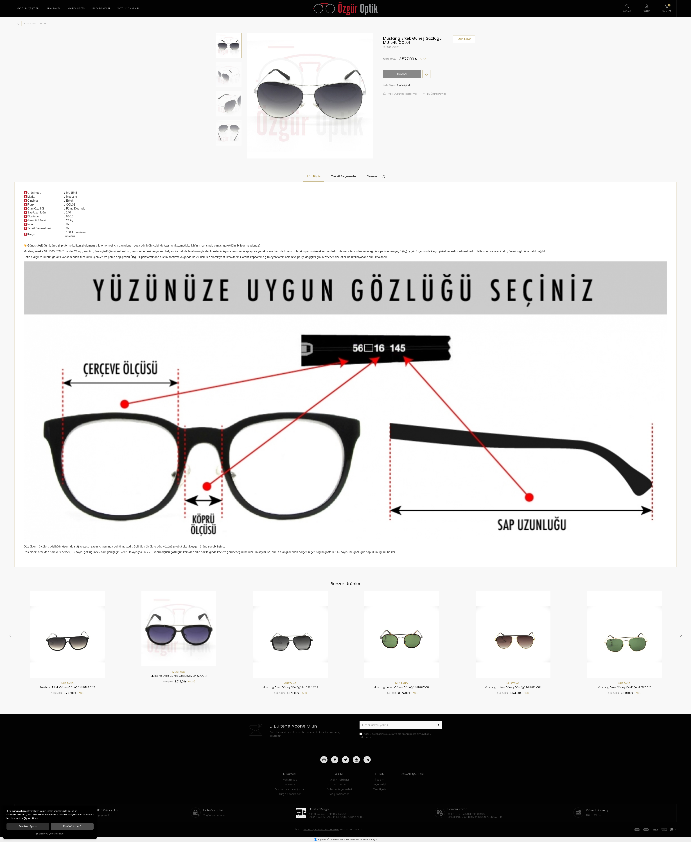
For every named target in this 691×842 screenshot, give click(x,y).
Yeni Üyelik (379, 789)
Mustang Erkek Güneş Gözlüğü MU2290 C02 (290, 687)
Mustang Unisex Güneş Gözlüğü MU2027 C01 (402, 687)
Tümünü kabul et (72, 826)
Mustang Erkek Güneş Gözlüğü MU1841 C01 (624, 687)
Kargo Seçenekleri (290, 794)
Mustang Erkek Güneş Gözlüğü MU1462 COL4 (179, 676)
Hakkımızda (290, 779)
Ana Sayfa (53, 8)
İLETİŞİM (379, 773)
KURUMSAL (290, 773)
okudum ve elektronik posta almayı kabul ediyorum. (396, 735)
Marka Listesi (76, 8)
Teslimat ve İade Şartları (290, 789)
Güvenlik (289, 784)
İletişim (379, 779)
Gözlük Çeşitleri (28, 8)
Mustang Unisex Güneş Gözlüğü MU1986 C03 (513, 687)
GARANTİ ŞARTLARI (412, 773)
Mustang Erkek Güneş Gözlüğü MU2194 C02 (67, 687)
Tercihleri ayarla (28, 826)
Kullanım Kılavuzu (339, 784)
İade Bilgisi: (389, 85)
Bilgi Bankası (101, 8)
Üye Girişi (380, 784)
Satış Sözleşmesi (339, 794)
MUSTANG (67, 683)
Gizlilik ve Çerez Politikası (51, 834)
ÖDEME (339, 773)
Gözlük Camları (128, 8)
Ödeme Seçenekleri (339, 789)
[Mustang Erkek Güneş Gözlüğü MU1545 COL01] (310, 95)
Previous (10, 635)
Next (681, 635)
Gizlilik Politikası (339, 779)
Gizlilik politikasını (374, 734)
